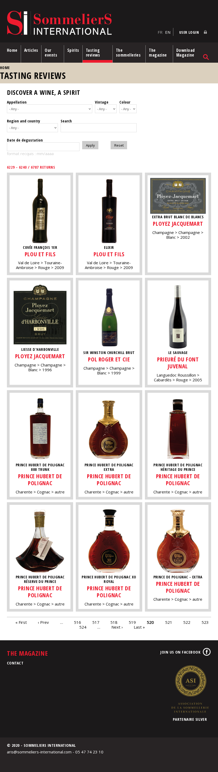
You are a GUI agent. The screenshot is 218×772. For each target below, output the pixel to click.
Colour (124, 102)
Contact (15, 663)
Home (12, 50)
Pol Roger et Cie (109, 359)
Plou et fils (40, 254)
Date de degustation (25, 140)
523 (205, 622)
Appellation (17, 102)
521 (168, 622)
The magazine (158, 52)
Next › (117, 627)
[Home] (81, 23)
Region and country (23, 120)
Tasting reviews (93, 52)
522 (186, 622)
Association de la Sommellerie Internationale (190, 689)
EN (167, 32)
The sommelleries (128, 52)
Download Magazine (185, 52)
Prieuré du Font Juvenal (178, 362)
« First (21, 622)
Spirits (73, 50)
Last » (139, 627)
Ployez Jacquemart (178, 223)
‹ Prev (43, 622)
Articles (31, 50)
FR (160, 32)
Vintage (101, 102)
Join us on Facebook (180, 652)
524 (82, 627)
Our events (51, 52)
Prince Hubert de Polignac (40, 479)
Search (66, 120)
